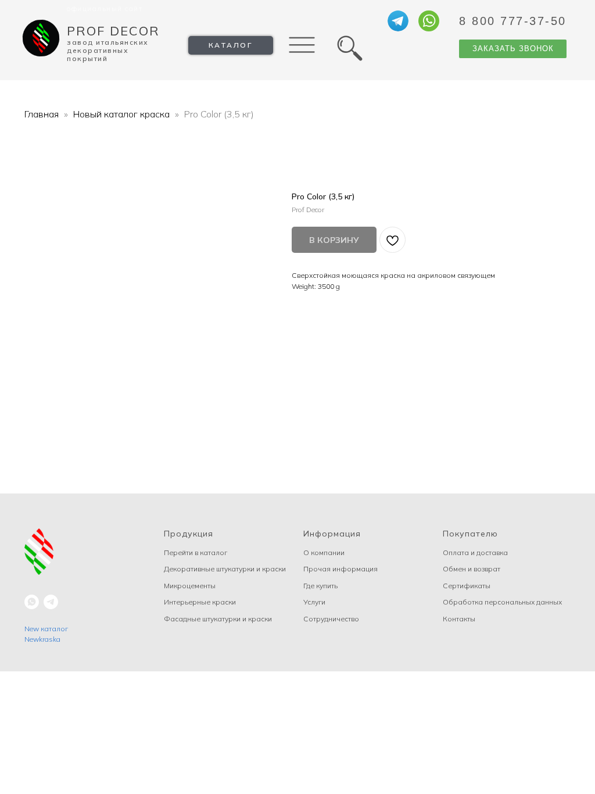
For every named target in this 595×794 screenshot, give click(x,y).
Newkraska (42, 639)
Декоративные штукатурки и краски (225, 568)
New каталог (46, 628)
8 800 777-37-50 (513, 21)
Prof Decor (113, 31)
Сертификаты (466, 585)
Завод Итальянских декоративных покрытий (108, 50)
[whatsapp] (31, 602)
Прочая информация (340, 568)
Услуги (314, 602)
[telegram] (51, 602)
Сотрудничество (331, 618)
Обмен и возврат (471, 568)
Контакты (459, 618)
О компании (324, 552)
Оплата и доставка (475, 552)
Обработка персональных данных (502, 602)
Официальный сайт (104, 8)
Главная (41, 114)
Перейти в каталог (195, 552)
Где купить (320, 585)
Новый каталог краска (121, 114)
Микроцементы (190, 585)
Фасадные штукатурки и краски (218, 618)
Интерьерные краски (200, 602)
